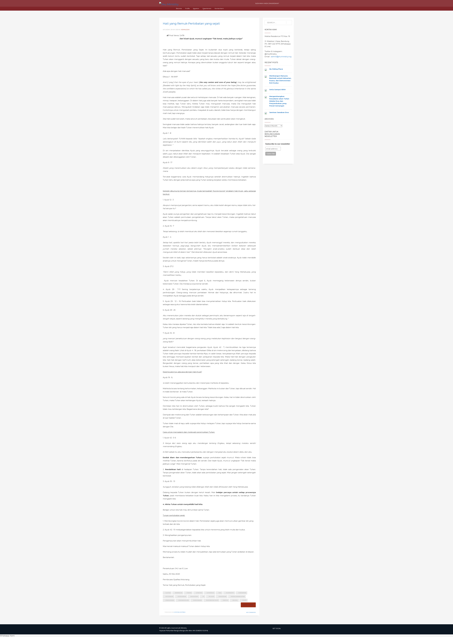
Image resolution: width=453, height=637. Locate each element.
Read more (248, 605)
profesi (225, 600)
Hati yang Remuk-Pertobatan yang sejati (191, 23)
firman (189, 593)
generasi (199, 593)
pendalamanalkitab (238, 596)
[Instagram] (287, 3)
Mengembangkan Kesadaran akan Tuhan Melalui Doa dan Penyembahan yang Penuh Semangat (279, 101)
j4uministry (230, 593)
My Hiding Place (276, 69)
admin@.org (281, 56)
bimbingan (178, 593)
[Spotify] (291, 3)
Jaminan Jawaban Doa (279, 112)
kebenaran (242, 593)
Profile (187, 8)
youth (244, 600)
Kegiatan (196, 8)
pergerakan (197, 600)
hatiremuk (210, 593)
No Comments (251, 612)
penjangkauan (183, 600)
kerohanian (182, 596)
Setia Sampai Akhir (277, 89)
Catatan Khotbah (179, 612)
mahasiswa (194, 596)
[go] (289, 22)
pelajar (211, 596)
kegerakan (169, 596)
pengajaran (170, 600)
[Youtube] (283, 3)
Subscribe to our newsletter (277, 144)
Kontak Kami (219, 8)
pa (203, 596)
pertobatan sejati (212, 600)
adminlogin (185, 29)
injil (219, 593)
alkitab (168, 593)
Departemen (207, 8)
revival (235, 600)
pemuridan (222, 596)
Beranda (179, 8)
